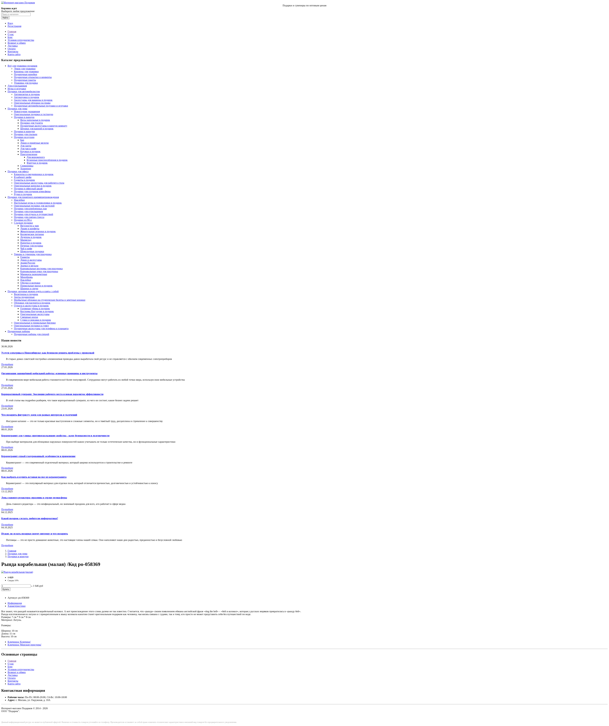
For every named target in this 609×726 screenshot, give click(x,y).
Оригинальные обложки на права (32, 103)
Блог (10, 37)
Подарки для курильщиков (28, 211)
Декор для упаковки (25, 68)
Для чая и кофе (28, 148)
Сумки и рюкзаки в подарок (35, 320)
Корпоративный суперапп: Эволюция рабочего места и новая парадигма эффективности (52, 394)
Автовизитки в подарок (27, 94)
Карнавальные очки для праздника (39, 271)
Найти (5, 17)
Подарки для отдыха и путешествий (33, 214)
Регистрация (14, 26)
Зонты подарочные (24, 297)
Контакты (13, 51)
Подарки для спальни (25, 134)
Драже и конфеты (29, 228)
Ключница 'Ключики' (19, 641)
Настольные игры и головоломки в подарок (38, 202)
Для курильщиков (17, 85)
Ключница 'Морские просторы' (24, 644)
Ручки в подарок (23, 194)
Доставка (13, 45)
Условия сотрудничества (21, 40)
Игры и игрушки (17, 88)
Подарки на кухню (24, 137)
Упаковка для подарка (26, 83)
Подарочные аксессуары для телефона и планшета (41, 328)
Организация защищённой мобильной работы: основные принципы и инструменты (49, 373)
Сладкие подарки (23, 222)
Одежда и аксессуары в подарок (31, 305)
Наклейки (19, 200)
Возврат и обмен (17, 43)
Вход (10, 23)
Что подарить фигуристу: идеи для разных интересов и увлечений (39, 414)
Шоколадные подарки (32, 251)
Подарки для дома (17, 108)
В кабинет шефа (22, 177)
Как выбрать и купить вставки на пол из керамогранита (33, 477)
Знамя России (27, 262)
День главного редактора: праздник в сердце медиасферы (34, 497)
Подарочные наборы (19, 331)
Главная (12, 31)
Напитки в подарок (30, 242)
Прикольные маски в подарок (36, 285)
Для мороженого (36, 157)
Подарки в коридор (24, 131)
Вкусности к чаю (29, 225)
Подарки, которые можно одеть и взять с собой (33, 291)
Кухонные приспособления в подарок (47, 160)
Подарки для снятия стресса (29, 217)
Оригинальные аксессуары (34, 314)
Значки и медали (29, 265)
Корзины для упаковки (26, 71)
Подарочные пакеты (25, 80)
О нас (11, 34)
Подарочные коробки (25, 74)
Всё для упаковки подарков (22, 65)
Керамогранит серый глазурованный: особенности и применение (38, 456)
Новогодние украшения (27, 111)
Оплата (12, 48)
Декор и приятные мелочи (34, 143)
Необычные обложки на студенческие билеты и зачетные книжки (49, 300)
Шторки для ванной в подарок (36, 128)
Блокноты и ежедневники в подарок (33, 174)
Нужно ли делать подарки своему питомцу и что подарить (34, 533)
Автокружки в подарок (26, 97)
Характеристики (17, 606)
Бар (22, 140)
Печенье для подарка (31, 245)
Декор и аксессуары (31, 260)
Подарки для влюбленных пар (30, 208)
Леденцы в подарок (31, 237)
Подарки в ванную (24, 117)
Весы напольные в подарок (35, 120)
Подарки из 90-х (23, 220)
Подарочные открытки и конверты (33, 77)
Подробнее (7, 364)
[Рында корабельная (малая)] (17, 572)
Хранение (25, 168)
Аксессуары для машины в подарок (33, 100)
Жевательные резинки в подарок (38, 231)
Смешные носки (29, 317)
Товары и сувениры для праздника (33, 254)
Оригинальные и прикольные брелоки (35, 322)
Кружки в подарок (30, 151)
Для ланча (25, 145)
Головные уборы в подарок (35, 308)
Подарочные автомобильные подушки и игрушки (41, 105)
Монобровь (26, 277)
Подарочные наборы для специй (31, 334)
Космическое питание (32, 234)
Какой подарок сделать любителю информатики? (29, 518)
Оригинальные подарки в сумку (31, 325)
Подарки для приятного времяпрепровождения (33, 197)
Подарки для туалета (31, 123)
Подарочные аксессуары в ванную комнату (43, 125)
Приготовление (28, 154)
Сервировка (26, 165)
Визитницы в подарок (26, 294)
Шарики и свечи (29, 288)
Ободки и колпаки (30, 282)
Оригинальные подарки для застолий (34, 205)
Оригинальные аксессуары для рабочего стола (39, 183)
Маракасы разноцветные (33, 274)
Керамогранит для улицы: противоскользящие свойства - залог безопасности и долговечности (55, 435)
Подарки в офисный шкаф (28, 188)
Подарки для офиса (18, 171)
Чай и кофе (26, 248)
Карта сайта (14, 54)
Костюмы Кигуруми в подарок (37, 311)
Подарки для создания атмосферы (32, 191)
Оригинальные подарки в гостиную (33, 114)
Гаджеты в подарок (24, 180)
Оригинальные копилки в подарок (33, 185)
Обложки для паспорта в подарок (32, 302)
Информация (15, 603)
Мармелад (25, 240)
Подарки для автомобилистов (24, 91)
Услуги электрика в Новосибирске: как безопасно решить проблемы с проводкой (47, 352)
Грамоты (25, 257)
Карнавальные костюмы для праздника (41, 268)
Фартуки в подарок (37, 163)
